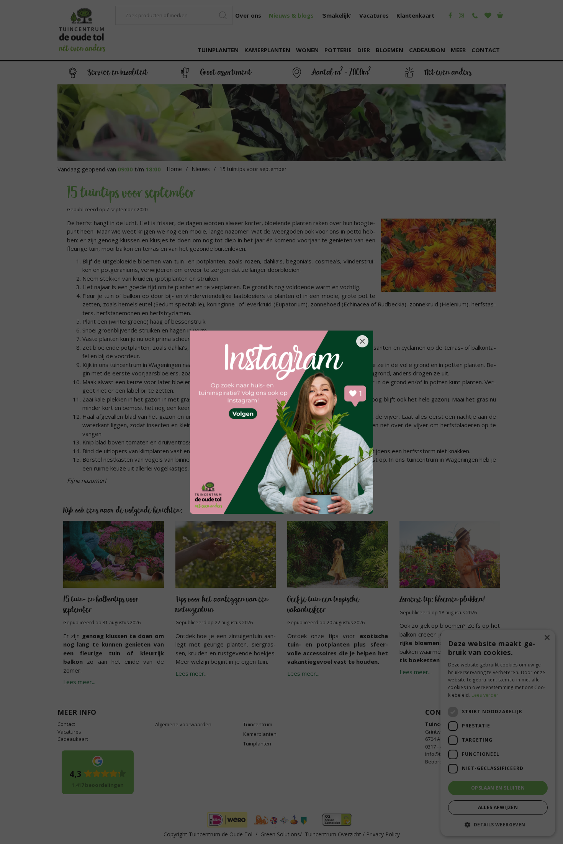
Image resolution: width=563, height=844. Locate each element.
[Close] (362, 341)
